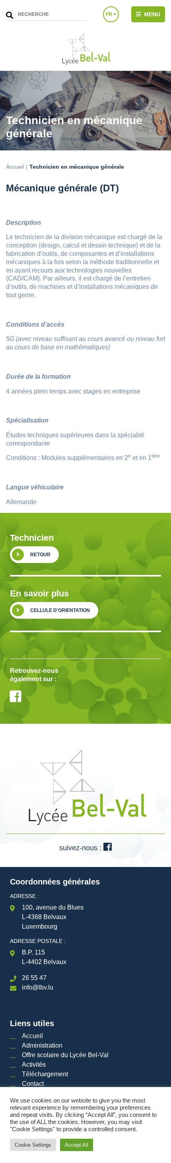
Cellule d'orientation (60, 610)
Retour (40, 554)
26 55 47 (34, 977)
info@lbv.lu (37, 987)
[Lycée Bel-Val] (85, 50)
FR (109, 14)
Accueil (15, 167)
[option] (85, 647)
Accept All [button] (76, 1145)
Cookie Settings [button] (33, 1145)
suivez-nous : (81, 848)
